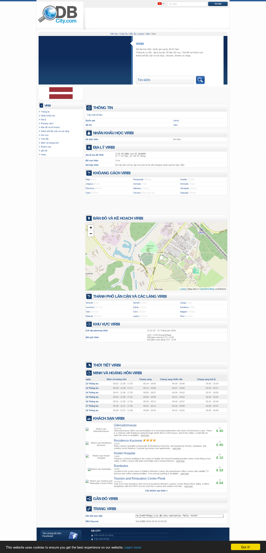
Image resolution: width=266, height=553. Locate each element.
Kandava (184, 307)
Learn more (132, 547)
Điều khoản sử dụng (103, 535)
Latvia (176, 120)
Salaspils (184, 193)
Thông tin (45, 112)
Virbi (140, 44)
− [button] (91, 233)
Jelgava (89, 184)
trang (43, 154)
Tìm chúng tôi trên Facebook (51, 534)
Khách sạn (198, 52)
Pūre (182, 316)
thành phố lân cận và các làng (55, 131)
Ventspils (184, 184)
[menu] (160, 3)
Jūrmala (137, 184)
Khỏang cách (47, 123)
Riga (88, 179)
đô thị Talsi (174, 49)
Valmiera (137, 188)
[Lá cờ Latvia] (61, 98)
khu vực (45, 135)
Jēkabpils (184, 188)
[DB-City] (57, 23)
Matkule (89, 316)
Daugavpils (138, 179)
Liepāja (183, 179)
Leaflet (183, 288)
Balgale (183, 312)
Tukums (137, 193)
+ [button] (91, 227)
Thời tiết (185, 52)
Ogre (88, 193)
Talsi (175, 125)
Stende (177, 55)
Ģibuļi (135, 307)
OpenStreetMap (206, 288)
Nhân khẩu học (48, 115)
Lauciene (90, 307)
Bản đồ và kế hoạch (50, 127)
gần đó (44, 150)
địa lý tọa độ (159, 52)
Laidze (136, 316)
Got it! (245, 546)
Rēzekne (90, 188)
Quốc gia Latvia (160, 49)
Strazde (169, 55)
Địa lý (43, 119)
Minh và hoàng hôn (50, 143)
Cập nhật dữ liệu (94, 115)
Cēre (135, 312)
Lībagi (187, 55)
